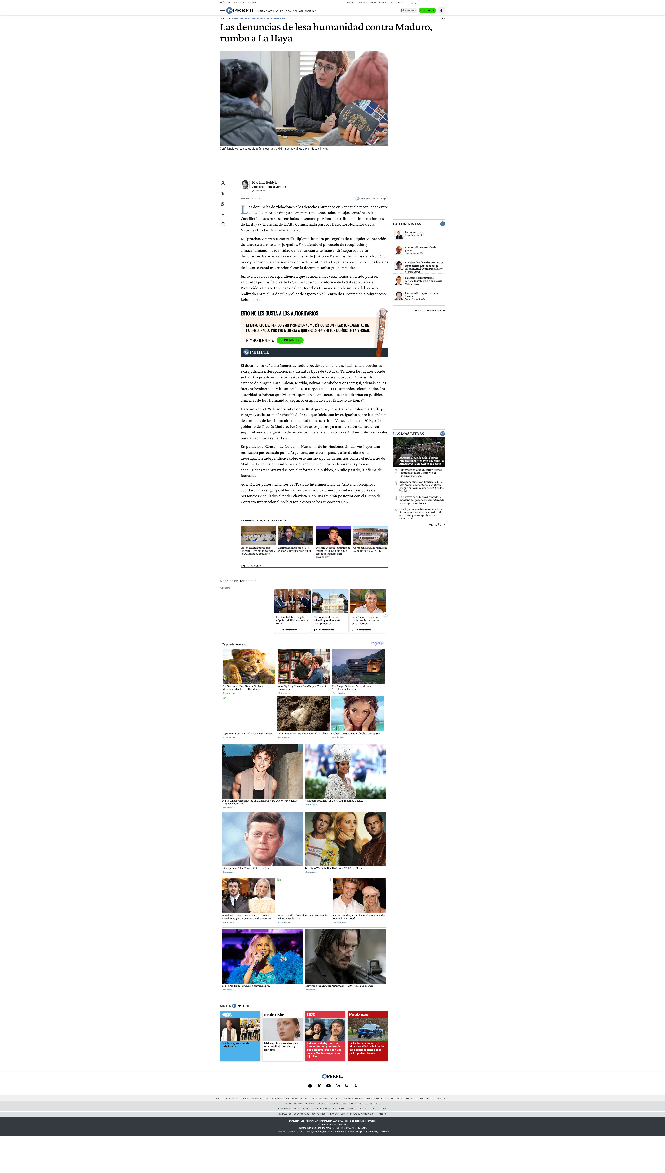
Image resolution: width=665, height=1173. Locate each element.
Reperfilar (336, 1099)
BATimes (359, 1104)
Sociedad (310, 11)
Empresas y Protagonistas (369, 1099)
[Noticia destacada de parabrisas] (368, 1015)
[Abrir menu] (222, 11)
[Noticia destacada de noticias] (240, 1015)
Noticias (363, 3)
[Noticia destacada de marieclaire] (283, 1015)
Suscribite (427, 10)
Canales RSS (285, 1114)
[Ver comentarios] (442, 19)
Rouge (344, 1104)
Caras (373, 3)
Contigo (306, 1109)
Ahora (219, 1099)
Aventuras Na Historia (324, 1109)
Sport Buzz (361, 1109)
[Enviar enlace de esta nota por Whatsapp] (223, 204)
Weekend (309, 1104)
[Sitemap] (355, 1086)
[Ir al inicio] (240, 10)
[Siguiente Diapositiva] (385, 614)
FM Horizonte (373, 1104)
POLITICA (225, 18)
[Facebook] (310, 1086)
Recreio (373, 1109)
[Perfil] (241, 1006)
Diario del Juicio (441, 1099)
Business (351, 3)
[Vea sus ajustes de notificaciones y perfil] (441, 10)
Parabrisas (332, 1104)
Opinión (298, 11)
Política (285, 11)
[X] (319, 1086)
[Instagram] (338, 1086)
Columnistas (407, 223)
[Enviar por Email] (223, 214)
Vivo (428, 1099)
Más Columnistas (428, 310)
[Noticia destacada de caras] (325, 1015)
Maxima (383, 1109)
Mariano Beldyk (264, 182)
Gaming (420, 1099)
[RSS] (346, 1086)
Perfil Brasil (397, 3)
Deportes (305, 1099)
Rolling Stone (346, 1109)
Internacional (282, 1099)
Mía (351, 1104)
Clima (295, 1099)
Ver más (435, 524)
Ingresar (410, 10)
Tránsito (381, 1114)
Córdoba (323, 1099)
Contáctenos (318, 1114)
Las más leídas (408, 433)
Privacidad (333, 1114)
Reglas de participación (362, 1114)
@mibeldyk (260, 190)
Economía (256, 1099)
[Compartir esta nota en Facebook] (223, 183)
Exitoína (383, 3)
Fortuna (320, 1104)
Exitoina (409, 1099)
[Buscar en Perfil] (442, 3)
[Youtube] (328, 1086)
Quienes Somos (301, 1114)
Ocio (314, 1099)
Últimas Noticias (267, 11)
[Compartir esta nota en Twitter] (223, 194)
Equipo (344, 1114)
